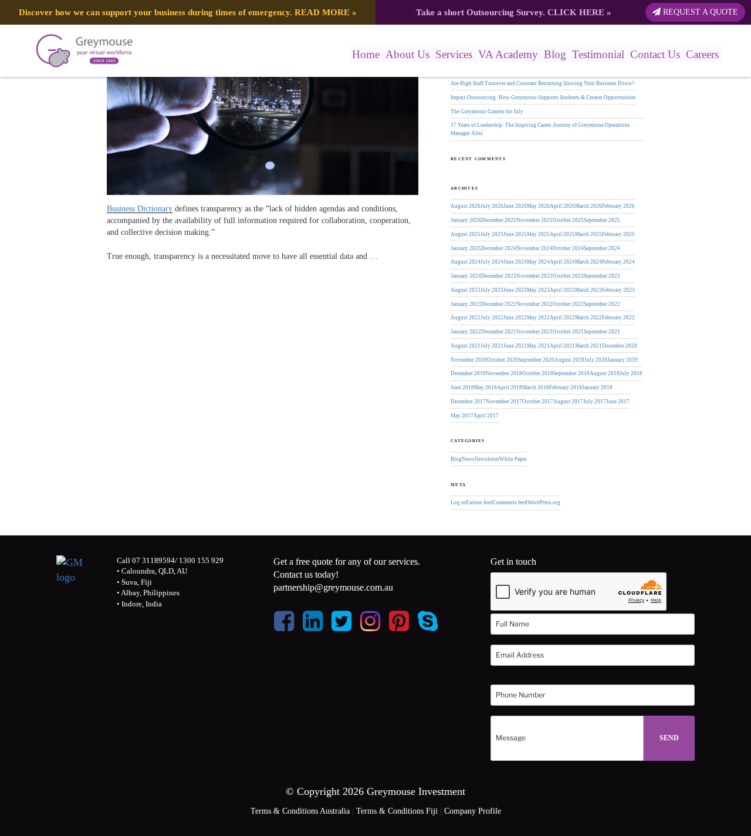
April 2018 (509, 387)
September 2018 (571, 373)
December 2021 (498, 332)
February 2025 (618, 234)
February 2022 (618, 318)
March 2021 (588, 346)
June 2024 (515, 262)
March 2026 (588, 206)
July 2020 (595, 360)
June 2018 (462, 387)
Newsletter (487, 459)
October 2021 (568, 332)
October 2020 (502, 360)
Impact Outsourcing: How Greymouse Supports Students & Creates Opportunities (543, 97)
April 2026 (562, 206)
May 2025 (538, 234)
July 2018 (631, 373)
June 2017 (618, 401)
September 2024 (602, 248)
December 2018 (468, 373)
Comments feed (510, 502)
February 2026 (618, 206)
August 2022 (466, 318)
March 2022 (588, 318)
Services (453, 54)
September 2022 (602, 304)
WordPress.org (543, 502)
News (468, 459)
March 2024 (588, 262)
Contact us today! (306, 574)
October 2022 (568, 304)
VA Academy (508, 54)
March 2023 (588, 290)
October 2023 (568, 276)
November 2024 (534, 248)
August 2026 (466, 206)
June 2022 (515, 318)
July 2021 (492, 346)
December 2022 (498, 304)
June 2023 (515, 290)
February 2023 (618, 290)
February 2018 (565, 387)
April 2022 (562, 318)
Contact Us (655, 54)
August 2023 (466, 290)
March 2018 (535, 387)
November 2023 (534, 276)
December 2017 (468, 401)
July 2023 (492, 290)
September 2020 (536, 360)
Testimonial (598, 54)
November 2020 (469, 360)
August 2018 (605, 373)
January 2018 (597, 387)
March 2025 (588, 234)
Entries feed (479, 502)
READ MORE (322, 12)
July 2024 (492, 262)
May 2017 (462, 416)
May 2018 (485, 387)
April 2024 (562, 262)
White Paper (513, 459)
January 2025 (466, 248)
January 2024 (466, 276)
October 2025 (568, 220)
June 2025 (515, 234)
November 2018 (504, 373)
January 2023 (466, 304)
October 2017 (537, 401)
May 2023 (538, 290)
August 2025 (466, 234)
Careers (702, 54)
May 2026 (538, 206)
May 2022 (538, 318)
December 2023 (498, 276)
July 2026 (492, 206)
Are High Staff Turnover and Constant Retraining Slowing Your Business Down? (542, 83)
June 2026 (515, 206)
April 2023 (562, 290)
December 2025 (498, 220)
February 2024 (618, 262)
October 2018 (537, 373)
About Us (407, 54)
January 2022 (466, 332)
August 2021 (466, 346)
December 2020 (619, 346)
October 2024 (568, 248)
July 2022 (492, 318)
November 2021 (534, 332)
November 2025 (534, 220)
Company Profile (472, 811)
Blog (555, 54)
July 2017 (594, 401)
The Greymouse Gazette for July (487, 111)
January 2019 (622, 360)
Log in (458, 502)
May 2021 (538, 346)
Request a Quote (699, 12)
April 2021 (562, 346)
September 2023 (602, 276)
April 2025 (562, 234)
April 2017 (486, 416)
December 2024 (498, 248)
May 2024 (538, 262)
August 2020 (569, 360)
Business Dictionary (139, 208)
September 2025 (602, 220)
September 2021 (602, 332)
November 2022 (534, 304)
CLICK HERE (575, 12)
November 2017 (504, 401)
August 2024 (466, 262)
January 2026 (466, 220)
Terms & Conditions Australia (300, 811)
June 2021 (515, 346)
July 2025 (492, 234)
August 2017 (568, 401)
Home (366, 54)
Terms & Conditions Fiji (397, 811)
